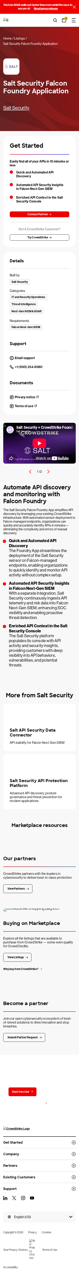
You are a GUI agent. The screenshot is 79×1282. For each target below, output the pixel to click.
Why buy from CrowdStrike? (20, 969)
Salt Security (16, 108)
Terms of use (24, 406)
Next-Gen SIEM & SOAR (27, 311)
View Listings (15, 957)
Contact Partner (38, 214)
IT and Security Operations (28, 297)
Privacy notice (25, 397)
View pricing (35, 1103)
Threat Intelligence (24, 304)
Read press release (46, 8)
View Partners (16, 888)
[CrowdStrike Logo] (6, 20)
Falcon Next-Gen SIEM (26, 327)
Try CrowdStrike (37, 237)
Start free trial (20, 1092)
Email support (25, 358)
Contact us (53, 1092)
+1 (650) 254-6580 (28, 367)
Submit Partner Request (22, 1037)
